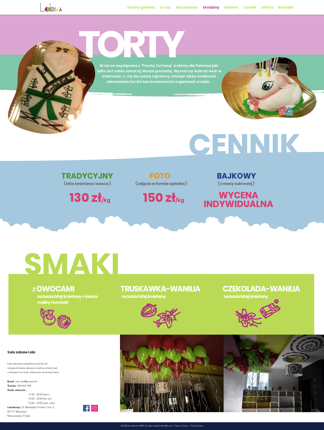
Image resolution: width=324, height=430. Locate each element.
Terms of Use (181, 425)
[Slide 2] (161, 327)
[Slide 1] (157, 327)
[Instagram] (94, 408)
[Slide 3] (165, 327)
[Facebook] (86, 408)
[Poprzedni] (16, 304)
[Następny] (306, 304)
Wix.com (169, 425)
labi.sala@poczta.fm (26, 381)
